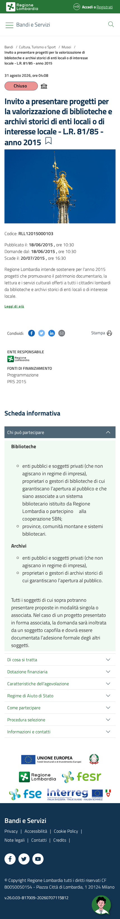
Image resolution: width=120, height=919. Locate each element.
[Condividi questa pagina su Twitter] (41, 332)
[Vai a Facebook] (10, 859)
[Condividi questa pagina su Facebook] (31, 332)
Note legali (14, 840)
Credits (59, 840)
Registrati (105, 7)
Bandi (8, 47)
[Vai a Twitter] (24, 859)
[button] (110, 23)
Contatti (39, 840)
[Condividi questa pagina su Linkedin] (51, 332)
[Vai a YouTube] (38, 859)
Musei (66, 47)
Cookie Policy (66, 831)
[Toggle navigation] (9, 25)
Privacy (11, 831)
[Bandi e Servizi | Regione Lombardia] (22, 6)
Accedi (87, 7)
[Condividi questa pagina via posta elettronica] (61, 332)
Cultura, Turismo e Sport (37, 47)
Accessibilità (36, 831)
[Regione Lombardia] (23, 358)
